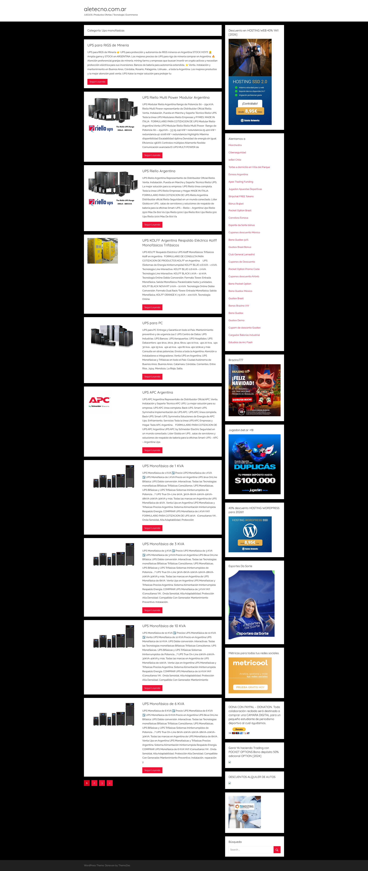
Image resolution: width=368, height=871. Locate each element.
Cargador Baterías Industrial (244, 335)
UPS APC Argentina (157, 392)
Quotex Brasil (236, 298)
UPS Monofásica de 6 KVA (163, 704)
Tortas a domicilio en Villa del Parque (249, 167)
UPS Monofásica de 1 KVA (163, 466)
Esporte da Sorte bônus (242, 225)
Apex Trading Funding (241, 181)
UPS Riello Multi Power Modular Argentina (176, 97)
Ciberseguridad (237, 152)
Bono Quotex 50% (238, 239)
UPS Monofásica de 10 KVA (164, 626)
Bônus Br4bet (236, 203)
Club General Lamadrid (242, 254)
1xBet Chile (235, 159)
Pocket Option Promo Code (244, 269)
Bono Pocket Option (240, 283)
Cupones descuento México (244, 232)
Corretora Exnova (238, 217)
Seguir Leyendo (97, 81)
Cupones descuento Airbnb (244, 276)
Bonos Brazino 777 (239, 305)
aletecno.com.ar (105, 8)
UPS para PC (152, 323)
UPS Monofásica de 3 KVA (163, 544)
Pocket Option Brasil (240, 210)
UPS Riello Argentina (158, 171)
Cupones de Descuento (242, 261)
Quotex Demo (236, 320)
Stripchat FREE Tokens (241, 196)
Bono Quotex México (240, 291)
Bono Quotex (236, 313)
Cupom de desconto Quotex (245, 327)
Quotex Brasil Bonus (240, 247)
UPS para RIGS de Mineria (108, 45)
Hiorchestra (235, 145)
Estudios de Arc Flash (241, 342)
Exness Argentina (238, 174)
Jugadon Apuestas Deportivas (245, 189)
